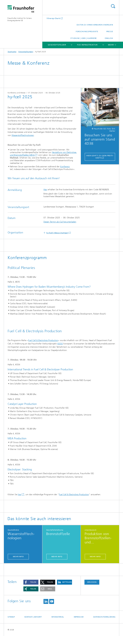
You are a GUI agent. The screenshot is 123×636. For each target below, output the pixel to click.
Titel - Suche (113, 6)
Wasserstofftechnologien (23, 135)
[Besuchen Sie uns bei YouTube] (51, 601)
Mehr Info (18, 557)
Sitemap (11, 617)
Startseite (12, 52)
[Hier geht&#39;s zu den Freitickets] (100, 108)
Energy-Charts (54, 18)
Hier (45, 189)
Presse (109, 31)
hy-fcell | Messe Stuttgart (57, 233)
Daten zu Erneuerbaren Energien (95, 25)
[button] (30, 582)
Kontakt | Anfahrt (33, 617)
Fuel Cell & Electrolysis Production (43, 340)
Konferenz (65, 166)
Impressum (78, 617)
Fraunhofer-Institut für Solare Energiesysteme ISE (20, 19)
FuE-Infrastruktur (87, 45)
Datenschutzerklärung (104, 617)
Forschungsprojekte (87, 31)
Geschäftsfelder (57, 45)
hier (19, 494)
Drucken (92, 582)
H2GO (60, 343)
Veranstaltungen (25, 52)
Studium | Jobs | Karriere (83, 38)
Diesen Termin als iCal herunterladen (60, 222)
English (109, 38)
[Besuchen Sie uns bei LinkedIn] (46, 601)
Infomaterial (57, 617)
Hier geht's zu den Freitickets (99, 157)
